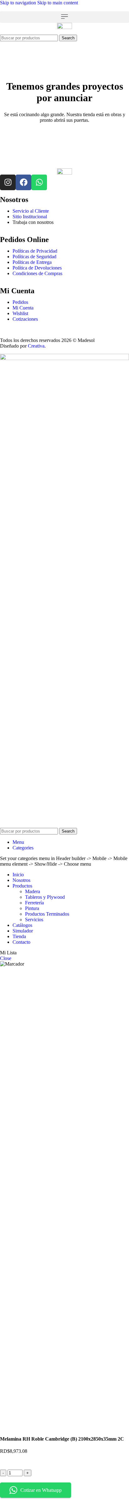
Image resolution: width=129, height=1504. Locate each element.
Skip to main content (57, 2)
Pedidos (20, 302)
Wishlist (20, 313)
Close (5, 958)
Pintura (32, 908)
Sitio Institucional (30, 216)
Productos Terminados (47, 914)
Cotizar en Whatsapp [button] (41, 1490)
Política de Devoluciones (37, 267)
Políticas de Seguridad (34, 256)
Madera (32, 891)
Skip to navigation (18, 2)
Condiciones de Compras (37, 273)
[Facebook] (23, 182)
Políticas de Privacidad (35, 251)
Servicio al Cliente (31, 211)
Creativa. (37, 346)
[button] (64, 17)
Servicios (34, 919)
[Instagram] (8, 182)
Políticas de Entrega (32, 262)
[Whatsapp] (39, 182)
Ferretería (34, 902)
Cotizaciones (25, 319)
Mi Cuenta (23, 307)
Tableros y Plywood (45, 897)
